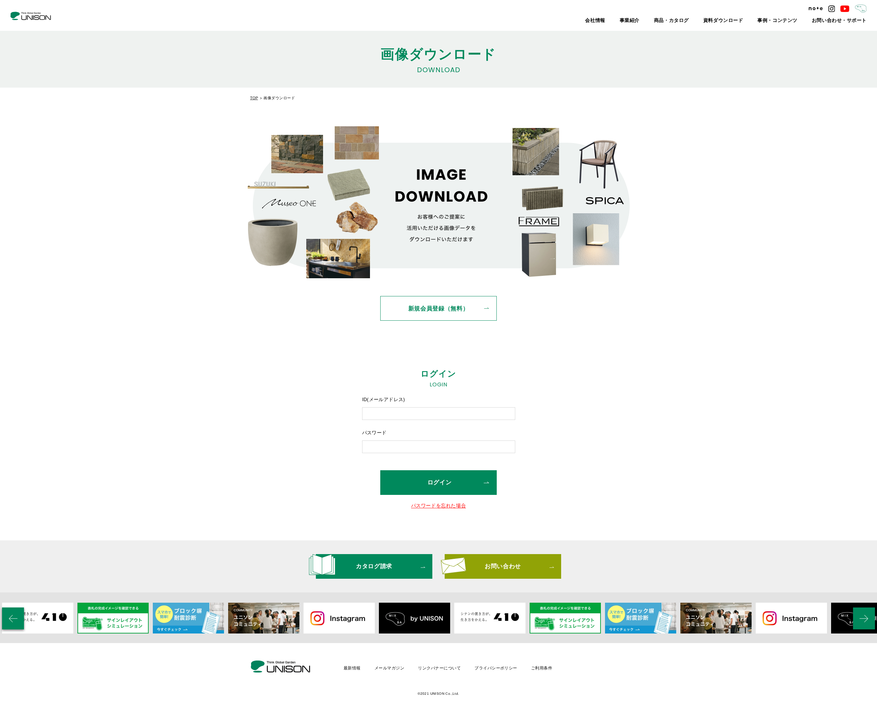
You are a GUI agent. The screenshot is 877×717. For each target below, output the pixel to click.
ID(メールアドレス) (383, 399)
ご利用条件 (541, 668)
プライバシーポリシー (495, 668)
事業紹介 (668, 20)
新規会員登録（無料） (438, 308)
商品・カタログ (704, 20)
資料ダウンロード (748, 20)
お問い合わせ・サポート (845, 20)
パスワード (374, 432)
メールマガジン (389, 668)
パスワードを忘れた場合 (438, 505)
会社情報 (638, 20)
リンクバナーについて (439, 668)
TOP (254, 98)
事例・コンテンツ (794, 20)
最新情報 (352, 668)
